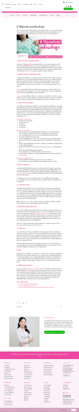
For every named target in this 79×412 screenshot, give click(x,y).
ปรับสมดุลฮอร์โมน (43, 15)
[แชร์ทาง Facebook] (17, 303)
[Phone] (64, 2)
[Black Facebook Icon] (66, 6)
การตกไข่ (52, 15)
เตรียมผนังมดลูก (33, 15)
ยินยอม (73, 410)
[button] (8, 4)
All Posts (12, 15)
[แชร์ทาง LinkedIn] (23, 303)
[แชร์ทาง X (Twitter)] (20, 303)
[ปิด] (77, 410)
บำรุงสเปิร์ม (24, 15)
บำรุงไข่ (18, 15)
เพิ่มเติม (58, 15)
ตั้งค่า (68, 410)
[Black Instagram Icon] (68, 6)
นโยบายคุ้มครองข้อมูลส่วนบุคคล (54, 410)
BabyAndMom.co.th (53, 322)
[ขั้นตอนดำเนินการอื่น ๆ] (61, 23)
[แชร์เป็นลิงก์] (26, 303)
